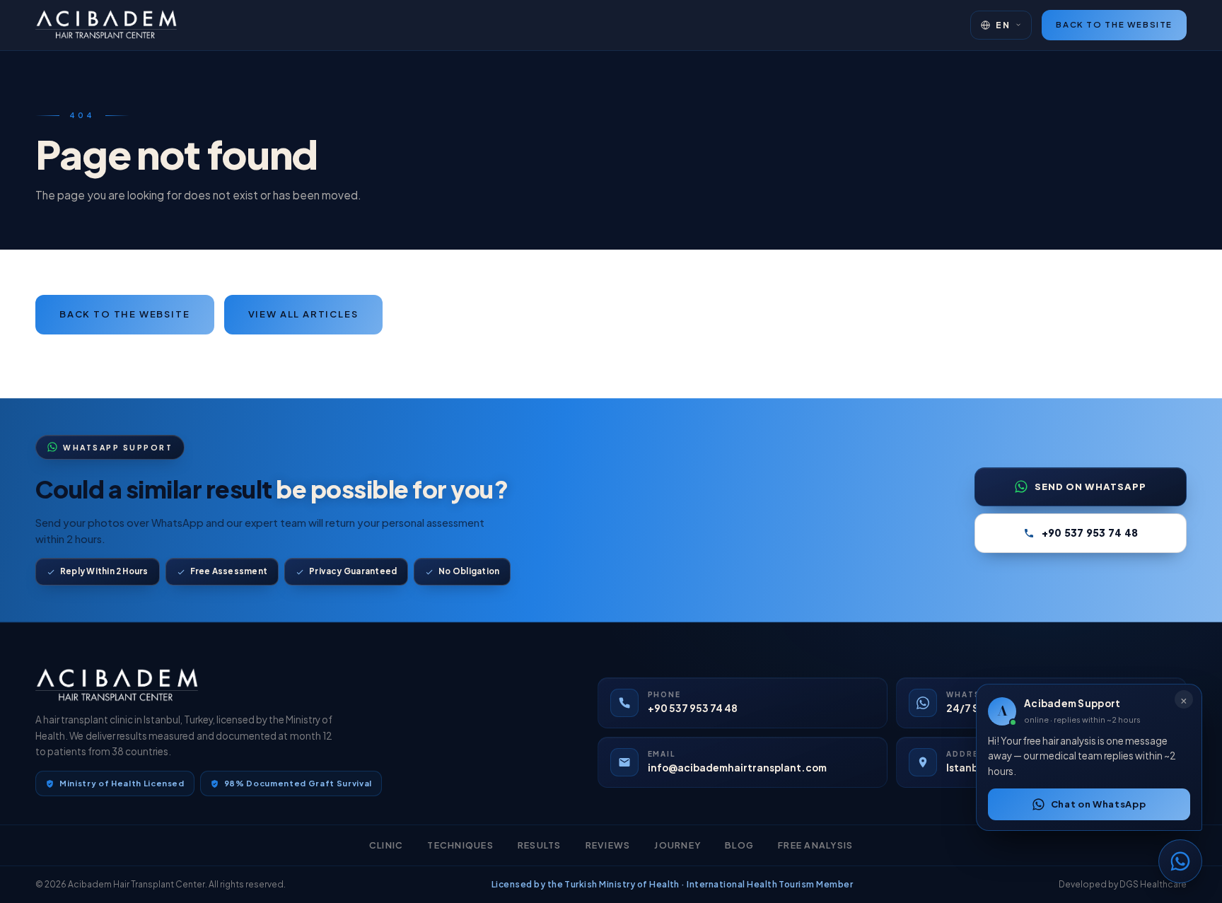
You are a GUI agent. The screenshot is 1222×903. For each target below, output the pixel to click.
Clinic (386, 845)
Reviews (608, 845)
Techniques (460, 845)
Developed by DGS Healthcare (1123, 884)
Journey (677, 845)
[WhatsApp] (1180, 861)
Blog (739, 845)
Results (539, 845)
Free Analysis (815, 845)
